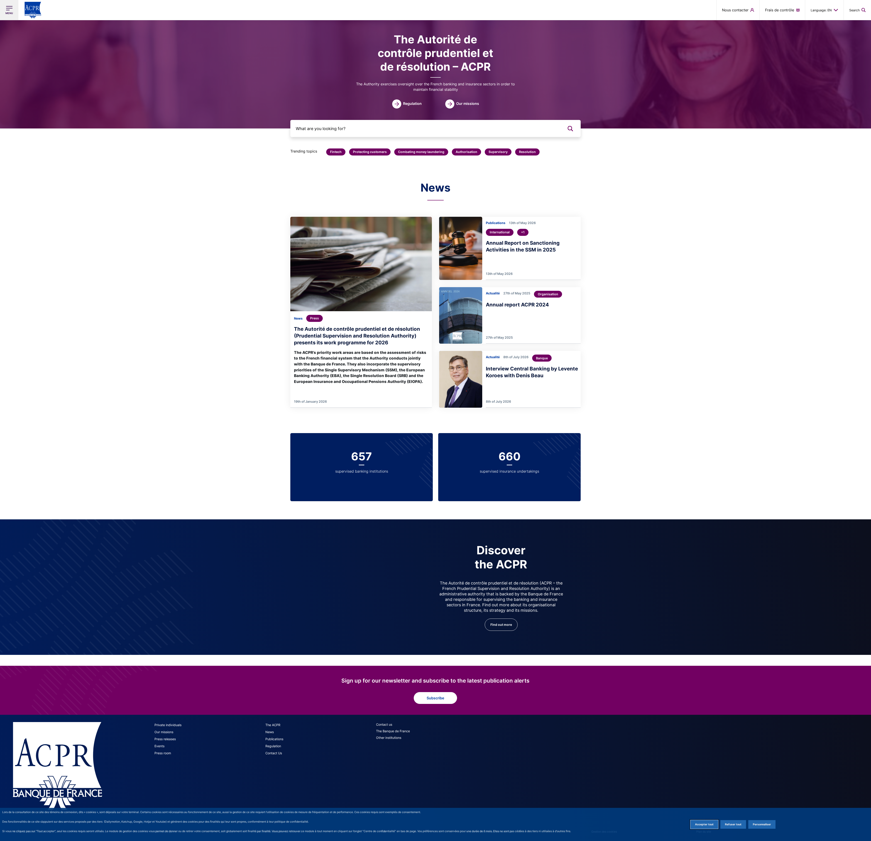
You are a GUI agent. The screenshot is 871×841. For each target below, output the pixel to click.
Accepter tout (704, 824)
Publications (274, 739)
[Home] (57, 766)
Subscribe (435, 698)
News (269, 732)
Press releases (165, 739)
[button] (857, 10)
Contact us (384, 724)
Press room (162, 753)
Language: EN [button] (821, 10)
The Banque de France (393, 731)
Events (159, 746)
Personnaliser (762, 824)
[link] (407, 104)
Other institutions (388, 738)
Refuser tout (733, 824)
